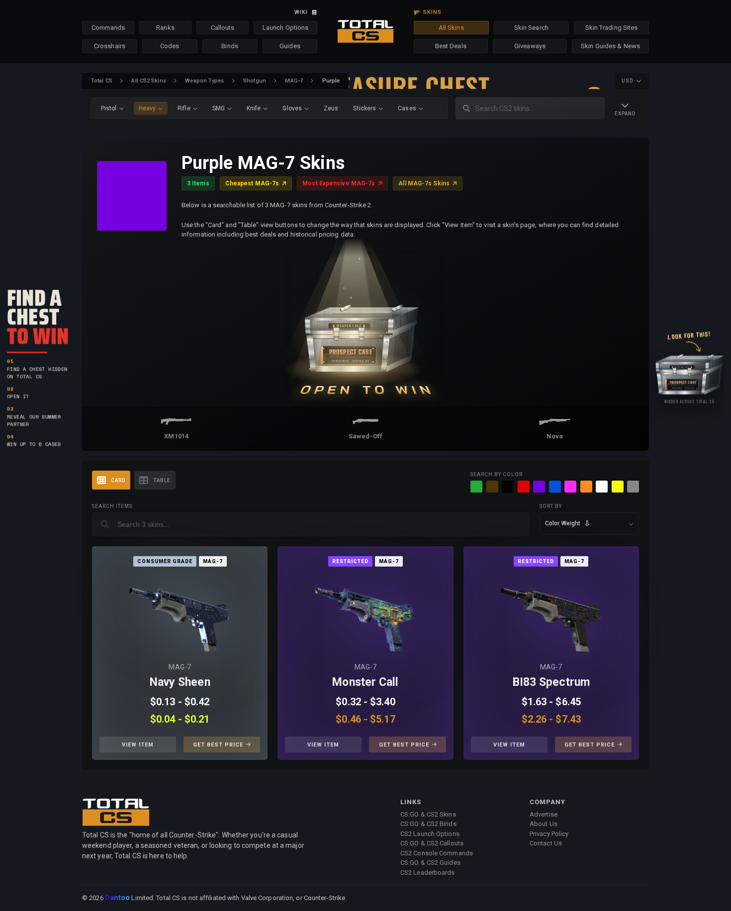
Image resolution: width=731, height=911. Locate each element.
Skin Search (531, 27)
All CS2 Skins (148, 81)
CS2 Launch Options (429, 833)
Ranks (165, 27)
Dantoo (118, 898)
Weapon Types (204, 81)
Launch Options (285, 27)
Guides (289, 46)
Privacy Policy (549, 833)
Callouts (223, 27)
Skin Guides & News (610, 46)
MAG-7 (294, 81)
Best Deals (450, 46)
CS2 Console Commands (436, 853)
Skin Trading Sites (611, 27)
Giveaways (530, 46)
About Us (543, 824)
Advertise (543, 814)
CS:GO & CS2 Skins (428, 814)
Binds (229, 46)
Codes (170, 46)
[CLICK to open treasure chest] (365, 322)
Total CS (101, 81)
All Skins (451, 27)
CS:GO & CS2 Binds (428, 824)
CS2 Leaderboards (427, 872)
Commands (108, 27)
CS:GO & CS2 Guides (430, 862)
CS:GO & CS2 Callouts (431, 843)
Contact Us (546, 843)
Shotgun (254, 81)
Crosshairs (109, 46)
